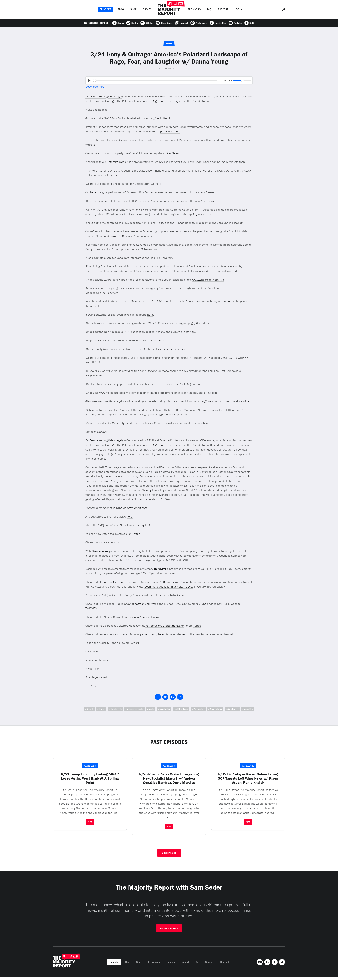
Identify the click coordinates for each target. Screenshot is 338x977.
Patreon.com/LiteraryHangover (164, 625)
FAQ (209, 9)
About (146, 9)
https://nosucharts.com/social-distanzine (223, 401)
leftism (102, 709)
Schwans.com (150, 249)
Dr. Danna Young (95, 96)
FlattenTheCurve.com (112, 582)
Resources (154, 962)
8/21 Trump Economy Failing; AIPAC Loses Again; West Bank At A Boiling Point (90, 778)
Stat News (172, 153)
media (151, 709)
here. (130, 516)
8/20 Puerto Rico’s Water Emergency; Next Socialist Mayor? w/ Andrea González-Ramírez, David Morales (169, 778)
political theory (181, 709)
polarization (165, 709)
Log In (238, 9)
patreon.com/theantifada (156, 634)
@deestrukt (203, 323)
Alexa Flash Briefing (132, 525)
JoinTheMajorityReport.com (130, 508)
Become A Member (169, 928)
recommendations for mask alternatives (168, 586)
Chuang (146, 490)
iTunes (197, 625)
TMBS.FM (91, 608)
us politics (248, 709)
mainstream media (135, 709)
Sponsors (194, 9)
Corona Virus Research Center (182, 582)
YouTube (201, 604)
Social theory (233, 709)
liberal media (116, 709)
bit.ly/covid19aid (159, 118)
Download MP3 (94, 86)
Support (223, 9)
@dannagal (115, 96)
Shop (133, 9)
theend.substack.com (171, 595)
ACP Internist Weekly (115, 162)
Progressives (199, 709)
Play (90, 821)
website (90, 145)
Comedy (90, 709)
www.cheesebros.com (171, 349)
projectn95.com (170, 131)
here (117, 175)
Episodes (105, 9)
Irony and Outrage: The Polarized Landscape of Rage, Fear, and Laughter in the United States (151, 101)
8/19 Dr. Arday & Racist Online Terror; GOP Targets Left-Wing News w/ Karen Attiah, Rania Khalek (248, 778)
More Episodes (169, 852)
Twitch (136, 534)
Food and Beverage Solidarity (115, 236)
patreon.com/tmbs (146, 604)
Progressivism (216, 709)
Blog (121, 9)
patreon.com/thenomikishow (142, 617)
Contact (224, 962)
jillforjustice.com (200, 214)
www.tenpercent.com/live (208, 279)
